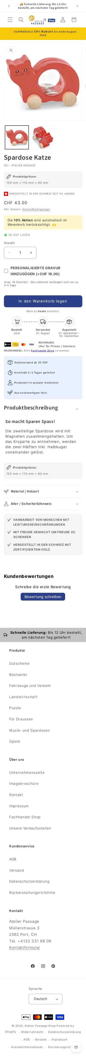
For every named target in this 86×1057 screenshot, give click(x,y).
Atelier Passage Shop (40, 1025)
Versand (16, 870)
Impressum (19, 806)
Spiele (14, 741)
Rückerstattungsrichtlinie (32, 892)
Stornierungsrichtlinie (64, 1047)
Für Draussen (21, 719)
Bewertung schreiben (43, 596)
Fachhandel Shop (42, 350)
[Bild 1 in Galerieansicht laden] (17, 137)
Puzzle (15, 708)
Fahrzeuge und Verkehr (30, 686)
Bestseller (18, 675)
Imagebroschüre (24, 783)
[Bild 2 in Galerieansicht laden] (43, 137)
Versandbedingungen (36, 209)
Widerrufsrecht (32, 1032)
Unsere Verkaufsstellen (30, 828)
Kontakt (16, 795)
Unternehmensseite (26, 772)
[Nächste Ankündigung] (77, 6)
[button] (10, 19)
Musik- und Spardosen (29, 730)
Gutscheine (19, 663)
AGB (13, 859)
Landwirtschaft (23, 697)
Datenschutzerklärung (29, 881)
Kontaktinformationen (27, 1047)
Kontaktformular (24, 947)
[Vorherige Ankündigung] (9, 6)
